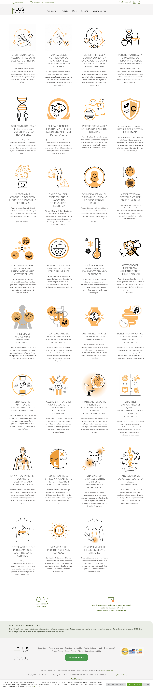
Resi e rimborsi (90, 648)
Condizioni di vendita (73, 648)
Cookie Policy (70, 651)
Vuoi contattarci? (42, 604)
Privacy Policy (57, 651)
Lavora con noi (99, 11)
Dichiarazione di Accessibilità (89, 651)
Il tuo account (109, 648)
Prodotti (64, 11)
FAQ (100, 648)
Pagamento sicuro (55, 648)
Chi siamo (51, 11)
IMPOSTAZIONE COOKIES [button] (116, 684)
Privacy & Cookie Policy (119, 675)
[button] (111, 604)
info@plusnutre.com (107, 671)
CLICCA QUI (41, 606)
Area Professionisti (125, 2)
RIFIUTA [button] (146, 684)
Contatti (84, 11)
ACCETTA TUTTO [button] (134, 684)
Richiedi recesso (75, 657)
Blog (74, 11)
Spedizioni (42, 648)
